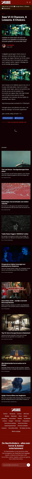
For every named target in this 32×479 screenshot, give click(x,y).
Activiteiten (12, 418)
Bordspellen (27, 418)
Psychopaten (14, 122)
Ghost (18, 431)
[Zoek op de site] (27, 2)
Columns (4, 428)
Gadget (11, 421)
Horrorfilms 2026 (13, 428)
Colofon (5, 413)
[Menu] (30, 2)
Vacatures (12, 413)
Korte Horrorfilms (22, 423)
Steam (25, 416)
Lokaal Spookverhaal (10, 425)
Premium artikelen (23, 425)
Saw (25, 122)
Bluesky (7, 416)
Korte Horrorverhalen (10, 423)
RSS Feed (26, 413)
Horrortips (18, 421)
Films (3, 13)
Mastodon (14, 416)
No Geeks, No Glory (25, 428)
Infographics (26, 421)
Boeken (20, 418)
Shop (20, 416)
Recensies (21, 122)
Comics (5, 421)
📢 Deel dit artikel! (7, 118)
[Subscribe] (28, 465)
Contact (19, 413)
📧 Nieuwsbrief (19, 118)
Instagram (4, 418)
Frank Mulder (10, 45)
